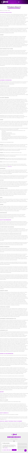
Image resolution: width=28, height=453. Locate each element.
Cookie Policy (6, 447)
